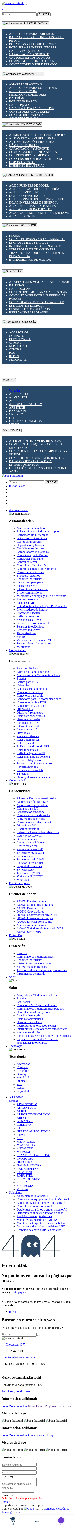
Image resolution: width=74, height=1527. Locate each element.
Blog (50, 1435)
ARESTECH (17, 407)
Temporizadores (26, 633)
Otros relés (23, 732)
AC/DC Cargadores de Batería (34, 188)
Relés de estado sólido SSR (33, 746)
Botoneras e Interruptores (32, 47)
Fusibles (16, 235)
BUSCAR (44, 14)
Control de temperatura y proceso (37, 568)
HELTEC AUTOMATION (25, 421)
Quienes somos (37, 1435)
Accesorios (18, 332)
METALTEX (25, 1148)
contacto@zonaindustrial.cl (20, 1357)
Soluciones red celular (30, 862)
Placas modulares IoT (30, 849)
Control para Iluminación (32, 565)
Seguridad (18, 359)
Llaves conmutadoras (29, 592)
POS (12, 352)
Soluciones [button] (15, 1192)
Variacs (21, 636)
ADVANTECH (18, 397)
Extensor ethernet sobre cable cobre (38, 832)
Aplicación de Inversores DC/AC (36, 440)
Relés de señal (25, 743)
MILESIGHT (25, 1151)
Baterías (16, 98)
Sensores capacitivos (29, 619)
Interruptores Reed (28, 726)
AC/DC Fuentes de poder (29, 185)
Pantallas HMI (25, 602)
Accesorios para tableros (31, 33)
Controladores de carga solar (36, 302)
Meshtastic (23, 879)
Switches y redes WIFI (30, 852)
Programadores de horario (32, 609)
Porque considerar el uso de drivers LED (41, 1226)
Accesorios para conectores (33, 87)
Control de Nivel (27, 562)
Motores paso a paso (29, 599)
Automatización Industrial (32, 141)
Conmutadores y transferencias (37, 239)
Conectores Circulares (29, 111)
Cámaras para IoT (24, 145)
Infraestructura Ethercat (31, 842)
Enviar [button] (5, 1501)
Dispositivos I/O (22, 162)
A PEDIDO (16, 1097)
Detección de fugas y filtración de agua (40, 1212)
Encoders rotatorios (28, 575)
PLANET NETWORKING (33, 1155)
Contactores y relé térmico (33, 64)
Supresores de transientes (32, 249)
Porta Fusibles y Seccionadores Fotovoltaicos (44, 1035)
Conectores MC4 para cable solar (38, 292)
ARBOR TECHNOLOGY (25, 404)
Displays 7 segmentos (30, 712)
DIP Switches (25, 709)
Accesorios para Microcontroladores (27, 93)
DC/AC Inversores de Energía (33, 202)
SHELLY (22, 1182)
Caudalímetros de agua (29, 57)
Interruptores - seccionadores (35, 246)
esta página (19, 1292)
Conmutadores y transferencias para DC (41, 1008)
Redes (14, 356)
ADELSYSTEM (19, 394)
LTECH (22, 1134)
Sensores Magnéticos (29, 760)
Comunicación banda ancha (33, 152)
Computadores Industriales (33, 61)
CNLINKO (16, 414)
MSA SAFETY (26, 1145)
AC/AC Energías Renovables (32, 205)
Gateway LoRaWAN (29, 835)
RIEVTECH (24, 1172)
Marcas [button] (13, 1100)
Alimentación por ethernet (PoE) (37, 135)
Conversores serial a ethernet (36, 158)
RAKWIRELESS (27, 1168)
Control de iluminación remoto (36, 457)
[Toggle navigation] (25, 4)
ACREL (14, 400)
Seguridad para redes (29, 866)
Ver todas (14, 390)
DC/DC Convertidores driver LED (36, 199)
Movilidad (18, 346)
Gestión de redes (27, 839)
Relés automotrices (28, 739)
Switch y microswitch (30, 770)
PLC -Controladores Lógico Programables (42, 606)
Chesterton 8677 (15, 1344)
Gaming (15, 342)
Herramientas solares (28, 312)
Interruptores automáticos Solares (36, 1025)
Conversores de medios (29, 155)
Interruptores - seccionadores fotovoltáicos (42, 1029)
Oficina (15, 349)
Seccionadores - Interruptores (34, 643)
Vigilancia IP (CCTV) (30, 876)
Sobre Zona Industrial (15, 1406)
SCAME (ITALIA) (28, 1179)
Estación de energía (26, 305)
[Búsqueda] (38, 1335)
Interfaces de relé (27, 585)
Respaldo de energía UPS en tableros (39, 1229)
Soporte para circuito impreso (34, 763)
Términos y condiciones (16, 1391)
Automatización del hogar (32, 138)
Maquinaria (23, 646)
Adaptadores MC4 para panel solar (39, 281)
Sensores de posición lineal (33, 623)
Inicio (12, 1311)
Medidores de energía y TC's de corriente (41, 596)
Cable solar (19, 288)
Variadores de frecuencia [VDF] (36, 640)
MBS (20, 1138)
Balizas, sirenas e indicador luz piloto (39, 531)
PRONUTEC (25, 1158)
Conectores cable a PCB (31, 702)
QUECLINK (25, 1162)
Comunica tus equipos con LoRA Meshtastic (43, 1199)
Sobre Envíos (36, 1406)
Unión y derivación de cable (33, 777)
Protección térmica (28, 736)
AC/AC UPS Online (23, 216)
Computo (16, 335)
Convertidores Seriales (30, 572)
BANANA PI (17, 410)
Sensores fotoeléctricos (30, 626)
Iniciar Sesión (17, 486)
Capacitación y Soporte (29, 54)
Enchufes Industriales (28, 242)
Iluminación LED (27, 722)
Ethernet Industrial (27, 165)
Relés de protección (28, 616)
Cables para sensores (27, 50)
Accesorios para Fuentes (30, 209)
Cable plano (20, 104)
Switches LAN (26, 869)
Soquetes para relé (28, 766)
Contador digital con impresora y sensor (40, 1202)
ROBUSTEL (25, 1175)
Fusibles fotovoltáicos (29, 309)
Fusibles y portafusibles (31, 715)
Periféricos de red (27, 845)
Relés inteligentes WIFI (31, 753)
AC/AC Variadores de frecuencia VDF (40, 212)
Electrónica (20, 339)
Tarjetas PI (23, 773)
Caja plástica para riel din (31, 108)
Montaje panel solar (28, 1032)
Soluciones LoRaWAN (30, 859)
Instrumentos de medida (30, 259)
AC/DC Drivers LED (24, 192)
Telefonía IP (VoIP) (28, 873)
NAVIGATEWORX (29, 1165)
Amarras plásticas (25, 84)
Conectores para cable (29, 115)
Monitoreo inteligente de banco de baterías (42, 1223)
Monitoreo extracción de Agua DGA (39, 1219)
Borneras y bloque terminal (34, 44)
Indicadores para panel (30, 582)
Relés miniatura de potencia (33, 756)
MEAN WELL (26, 1141)
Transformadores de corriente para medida (42, 970)
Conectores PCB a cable (31, 705)
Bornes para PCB (23, 101)
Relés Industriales (27, 749)
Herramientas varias (28, 719)
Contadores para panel (30, 558)
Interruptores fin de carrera (32, 589)
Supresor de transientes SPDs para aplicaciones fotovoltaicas (37, 1041)
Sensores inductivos (28, 629)
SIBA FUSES (25, 1185)
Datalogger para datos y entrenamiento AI (30, 463)
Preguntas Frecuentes (58, 1406)
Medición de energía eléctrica (34, 1216)
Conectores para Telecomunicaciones (39, 699)
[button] (18, 510)
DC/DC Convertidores (27, 195)
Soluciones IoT (26, 856)
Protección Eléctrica (29, 612)
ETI (11, 417)
